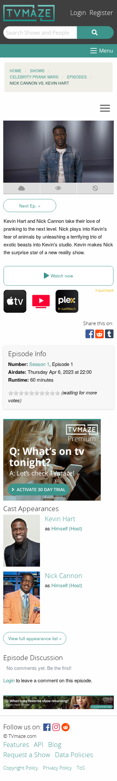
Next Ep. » (30, 206)
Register (101, 13)
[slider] (34, 393)
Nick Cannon (63, 576)
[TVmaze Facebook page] (47, 727)
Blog (54, 745)
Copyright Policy (20, 768)
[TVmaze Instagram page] (56, 727)
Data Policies (74, 755)
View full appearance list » (35, 638)
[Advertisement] (52, 460)
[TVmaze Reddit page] (65, 727)
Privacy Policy (57, 768)
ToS (81, 768)
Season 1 (39, 363)
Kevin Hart (60, 519)
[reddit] (99, 335)
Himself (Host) (66, 528)
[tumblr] (109, 335)
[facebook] (89, 335)
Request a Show (26, 755)
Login (78, 13)
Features (16, 745)
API (38, 745)
